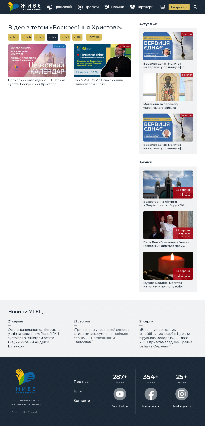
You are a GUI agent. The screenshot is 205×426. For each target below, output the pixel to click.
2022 (52, 37)
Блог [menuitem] (78, 391)
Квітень (93, 37)
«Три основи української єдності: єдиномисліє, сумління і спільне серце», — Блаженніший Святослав (101, 336)
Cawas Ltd (34, 412)
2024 (26, 37)
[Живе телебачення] (24, 6)
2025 (14, 37)
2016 (77, 37)
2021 (65, 37)
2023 (39, 37)
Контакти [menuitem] (82, 401)
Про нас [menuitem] (81, 382)
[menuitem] (59, 7)
